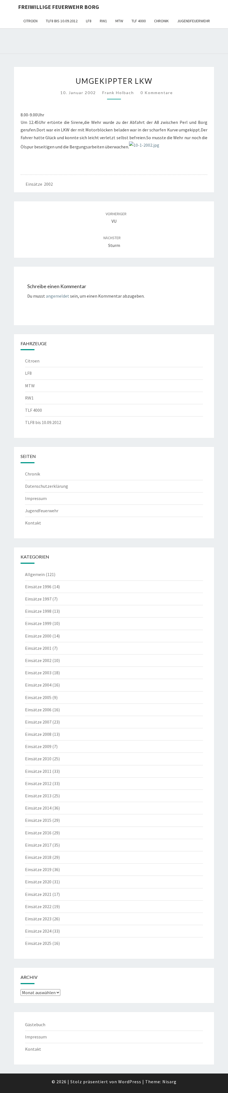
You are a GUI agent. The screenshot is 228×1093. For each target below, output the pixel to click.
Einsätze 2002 (39, 184)
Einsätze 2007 (38, 722)
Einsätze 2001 (38, 648)
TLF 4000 (139, 20)
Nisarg (169, 1081)
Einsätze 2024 (38, 931)
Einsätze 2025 (38, 943)
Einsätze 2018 (38, 857)
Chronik (161, 20)
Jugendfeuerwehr (193, 20)
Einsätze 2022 (38, 906)
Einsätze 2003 (38, 672)
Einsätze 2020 (38, 881)
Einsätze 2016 (38, 832)
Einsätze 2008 (38, 734)
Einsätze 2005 (38, 697)
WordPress (129, 1081)
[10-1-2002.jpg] (144, 147)
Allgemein (35, 574)
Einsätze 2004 (38, 685)
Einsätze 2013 (38, 795)
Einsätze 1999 (38, 623)
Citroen (30, 20)
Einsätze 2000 (38, 636)
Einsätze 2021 (38, 894)
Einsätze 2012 (38, 783)
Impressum (36, 498)
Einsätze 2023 (38, 919)
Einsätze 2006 (38, 709)
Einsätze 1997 (38, 599)
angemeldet (57, 296)
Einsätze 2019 (38, 869)
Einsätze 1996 (38, 586)
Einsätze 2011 (38, 771)
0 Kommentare (156, 92)
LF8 (88, 20)
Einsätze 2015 (38, 820)
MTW (119, 20)
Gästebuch (35, 1024)
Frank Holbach (118, 92)
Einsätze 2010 (38, 758)
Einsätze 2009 (38, 746)
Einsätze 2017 (38, 845)
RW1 (103, 20)
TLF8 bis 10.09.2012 (62, 20)
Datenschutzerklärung (46, 486)
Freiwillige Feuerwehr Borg (58, 6)
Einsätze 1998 (38, 611)
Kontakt (33, 523)
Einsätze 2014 (38, 808)
